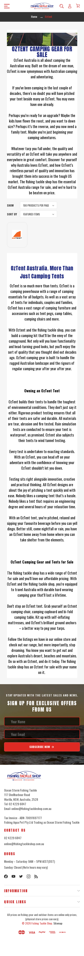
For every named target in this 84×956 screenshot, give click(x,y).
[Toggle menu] (5, 6)
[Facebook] (6, 876)
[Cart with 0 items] (78, 6)
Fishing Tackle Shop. (42, 923)
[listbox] (38, 205)
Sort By (12, 214)
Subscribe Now (40, 747)
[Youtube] (13, 876)
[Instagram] (28, 876)
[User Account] (70, 6)
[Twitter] (21, 876)
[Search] (62, 6)
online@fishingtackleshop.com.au (24, 843)
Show (10, 205)
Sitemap (57, 923)
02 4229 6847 (12, 838)
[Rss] (36, 876)
